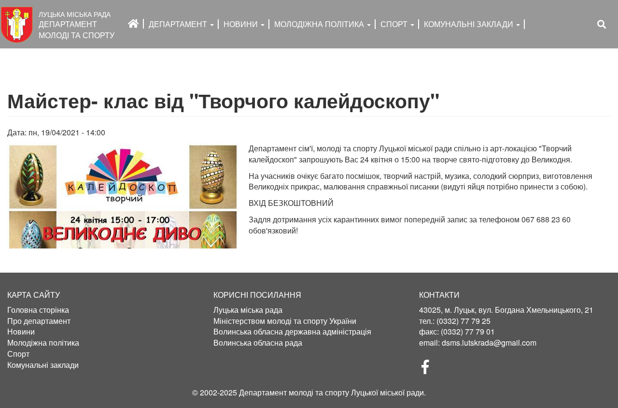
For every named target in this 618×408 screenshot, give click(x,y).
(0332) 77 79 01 (468, 331)
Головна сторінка (38, 310)
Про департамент (38, 321)
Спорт (394, 23)
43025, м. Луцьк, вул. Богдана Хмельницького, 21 (506, 309)
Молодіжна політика (43, 342)
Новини (242, 23)
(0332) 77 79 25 (463, 320)
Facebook (429, 370)
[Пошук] (601, 24)
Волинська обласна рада (257, 342)
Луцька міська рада (247, 310)
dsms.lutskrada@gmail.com (489, 342)
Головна (133, 24)
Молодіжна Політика (320, 23)
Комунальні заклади (469, 23)
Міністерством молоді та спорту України (284, 321)
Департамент (179, 23)
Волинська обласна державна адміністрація (292, 331)
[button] (123, 195)
